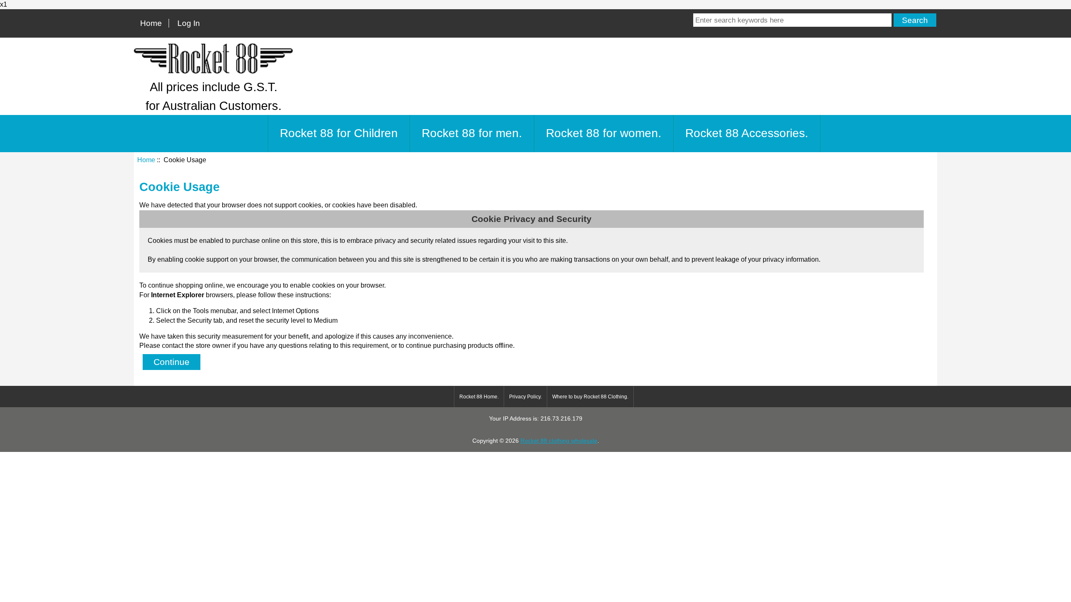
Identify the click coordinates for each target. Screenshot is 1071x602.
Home (151, 23)
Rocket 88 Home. (479, 397)
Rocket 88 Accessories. (746, 133)
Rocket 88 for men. (472, 133)
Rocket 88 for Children (339, 133)
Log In (188, 23)
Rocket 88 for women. (603, 133)
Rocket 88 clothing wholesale (558, 440)
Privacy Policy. (525, 397)
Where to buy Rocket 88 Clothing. (590, 397)
